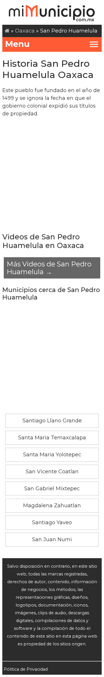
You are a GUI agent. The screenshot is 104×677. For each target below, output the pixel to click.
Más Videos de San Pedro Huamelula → (49, 268)
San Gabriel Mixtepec (52, 488)
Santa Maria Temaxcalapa (52, 437)
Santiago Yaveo (52, 522)
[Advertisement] (52, 174)
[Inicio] (7, 31)
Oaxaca (25, 31)
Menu (17, 44)
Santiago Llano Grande (52, 420)
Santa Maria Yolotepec (52, 454)
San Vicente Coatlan (52, 471)
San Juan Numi (52, 539)
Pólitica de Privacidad (26, 669)
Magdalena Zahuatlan (52, 505)
